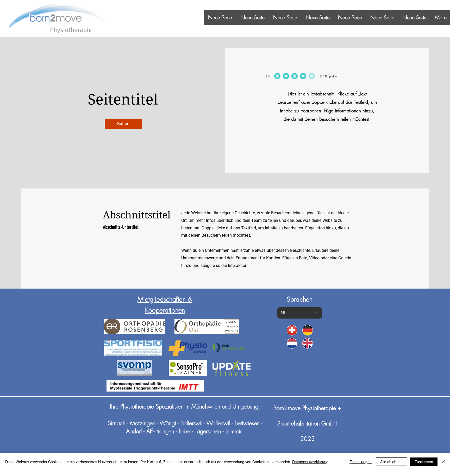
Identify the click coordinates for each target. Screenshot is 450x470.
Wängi (169, 423)
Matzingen (142, 423)
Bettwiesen (247, 423)
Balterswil (191, 423)
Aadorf (134, 431)
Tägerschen (208, 431)
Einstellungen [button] (360, 461)
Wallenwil (218, 423)
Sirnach (117, 423)
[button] (123, 124)
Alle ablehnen (391, 461)
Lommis (234, 431)
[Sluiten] (444, 461)
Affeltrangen (160, 431)
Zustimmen (424, 461)
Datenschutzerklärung (310, 461)
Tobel (184, 431)
